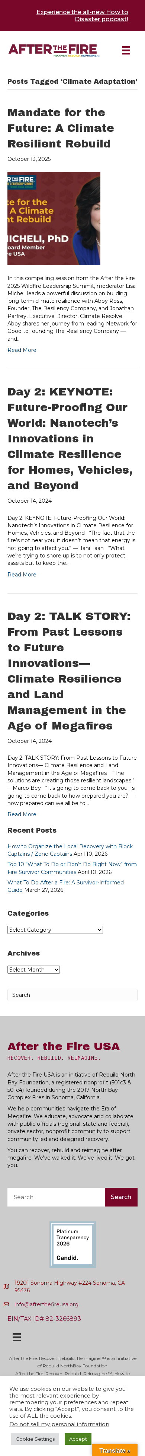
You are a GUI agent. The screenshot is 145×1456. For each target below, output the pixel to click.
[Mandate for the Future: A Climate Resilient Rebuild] (53, 218)
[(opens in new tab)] (72, 1244)
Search (121, 1197)
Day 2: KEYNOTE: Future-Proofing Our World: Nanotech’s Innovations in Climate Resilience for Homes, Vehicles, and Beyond (70, 439)
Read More (21, 350)
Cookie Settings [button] (35, 1439)
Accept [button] (78, 1439)
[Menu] (126, 50)
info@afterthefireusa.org (46, 1304)
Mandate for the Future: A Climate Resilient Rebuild (60, 128)
